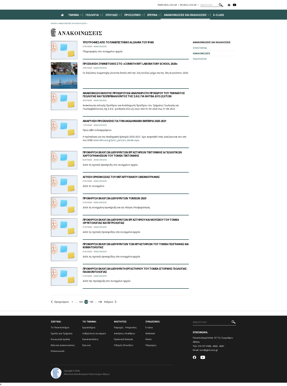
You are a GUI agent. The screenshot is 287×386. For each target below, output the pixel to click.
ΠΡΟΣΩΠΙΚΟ (132, 15)
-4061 (221, 346)
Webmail (150, 333)
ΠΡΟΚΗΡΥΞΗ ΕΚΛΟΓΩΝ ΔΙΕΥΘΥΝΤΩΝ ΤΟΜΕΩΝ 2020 (114, 198)
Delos (148, 339)
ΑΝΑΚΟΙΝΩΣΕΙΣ (201, 53)
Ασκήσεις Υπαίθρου (124, 333)
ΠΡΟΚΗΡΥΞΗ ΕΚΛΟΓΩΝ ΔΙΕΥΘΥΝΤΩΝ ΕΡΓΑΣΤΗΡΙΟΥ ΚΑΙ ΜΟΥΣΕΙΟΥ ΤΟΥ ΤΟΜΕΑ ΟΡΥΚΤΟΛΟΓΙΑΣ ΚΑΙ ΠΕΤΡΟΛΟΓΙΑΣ (131, 221)
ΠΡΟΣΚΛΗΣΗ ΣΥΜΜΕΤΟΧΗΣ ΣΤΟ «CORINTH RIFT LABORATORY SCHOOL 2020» (130, 64)
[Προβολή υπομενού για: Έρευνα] (159, 14)
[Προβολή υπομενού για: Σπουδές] (119, 14)
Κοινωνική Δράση (60, 339)
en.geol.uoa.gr (188, 4)
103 (81, 301)
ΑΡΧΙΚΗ (54, 23)
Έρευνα (86, 345)
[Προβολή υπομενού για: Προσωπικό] (142, 14)
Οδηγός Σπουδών (123, 345)
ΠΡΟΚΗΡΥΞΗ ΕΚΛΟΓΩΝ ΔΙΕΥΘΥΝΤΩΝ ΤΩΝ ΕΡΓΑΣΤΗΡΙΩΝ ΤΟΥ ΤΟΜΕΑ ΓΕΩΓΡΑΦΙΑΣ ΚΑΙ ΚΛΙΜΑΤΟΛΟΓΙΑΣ (136, 245)
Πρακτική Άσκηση (123, 339)
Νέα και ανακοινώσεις (63, 345)
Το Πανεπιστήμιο (60, 327)
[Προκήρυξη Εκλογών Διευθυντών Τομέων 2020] (64, 206)
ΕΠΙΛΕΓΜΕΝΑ (200, 47)
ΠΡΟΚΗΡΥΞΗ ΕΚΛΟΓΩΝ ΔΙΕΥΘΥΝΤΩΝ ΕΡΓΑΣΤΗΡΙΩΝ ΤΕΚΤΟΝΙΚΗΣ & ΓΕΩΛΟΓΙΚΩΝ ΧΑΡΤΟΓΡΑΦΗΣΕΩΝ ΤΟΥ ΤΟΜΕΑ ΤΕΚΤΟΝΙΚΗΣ (132, 154)
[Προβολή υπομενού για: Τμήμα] (81, 14)
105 (91, 301)
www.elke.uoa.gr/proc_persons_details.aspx (116, 140)
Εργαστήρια (88, 327)
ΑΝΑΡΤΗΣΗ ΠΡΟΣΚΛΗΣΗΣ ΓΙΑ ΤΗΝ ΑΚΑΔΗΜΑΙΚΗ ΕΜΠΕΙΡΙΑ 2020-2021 (124, 121)
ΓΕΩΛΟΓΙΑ (92, 15)
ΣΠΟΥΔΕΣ (111, 15)
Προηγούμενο (61, 301)
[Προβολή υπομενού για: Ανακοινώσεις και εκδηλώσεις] (208, 14)
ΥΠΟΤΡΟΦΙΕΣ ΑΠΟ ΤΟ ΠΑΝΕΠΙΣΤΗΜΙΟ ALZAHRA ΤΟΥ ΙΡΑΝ (118, 42)
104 (86, 301)
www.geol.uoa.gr (167, 4)
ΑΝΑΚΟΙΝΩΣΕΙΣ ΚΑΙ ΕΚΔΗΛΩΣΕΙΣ (185, 15)
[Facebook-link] (229, 5)
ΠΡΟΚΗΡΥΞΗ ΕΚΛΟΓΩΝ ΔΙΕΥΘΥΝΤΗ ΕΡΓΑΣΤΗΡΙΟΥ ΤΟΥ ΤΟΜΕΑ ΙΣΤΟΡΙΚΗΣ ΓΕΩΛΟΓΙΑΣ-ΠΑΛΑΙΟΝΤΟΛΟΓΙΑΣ (135, 270)
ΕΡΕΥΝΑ (152, 15)
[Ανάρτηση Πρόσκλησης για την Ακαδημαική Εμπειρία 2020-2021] (64, 128)
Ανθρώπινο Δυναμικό (94, 333)
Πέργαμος (150, 345)
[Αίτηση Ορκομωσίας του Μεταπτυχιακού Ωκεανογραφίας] (64, 184)
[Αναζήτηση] (221, 5)
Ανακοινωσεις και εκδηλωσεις (72, 23)
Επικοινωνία (57, 350)
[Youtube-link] (234, 5)
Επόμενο (108, 301)
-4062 (215, 346)
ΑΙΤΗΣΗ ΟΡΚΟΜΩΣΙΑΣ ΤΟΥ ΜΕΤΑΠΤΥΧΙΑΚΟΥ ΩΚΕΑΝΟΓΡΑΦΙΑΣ (121, 177)
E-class (149, 327)
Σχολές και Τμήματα (61, 333)
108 (100, 301)
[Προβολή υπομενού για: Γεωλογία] (100, 14)
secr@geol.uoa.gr (208, 349)
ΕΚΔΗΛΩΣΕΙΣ (200, 58)
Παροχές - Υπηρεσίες (125, 327)
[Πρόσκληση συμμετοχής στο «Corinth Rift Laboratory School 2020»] (64, 75)
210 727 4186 (204, 346)
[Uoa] (56, 373)
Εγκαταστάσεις (90, 339)
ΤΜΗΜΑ (73, 15)
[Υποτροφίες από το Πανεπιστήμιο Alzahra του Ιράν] (64, 50)
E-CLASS (218, 15)
